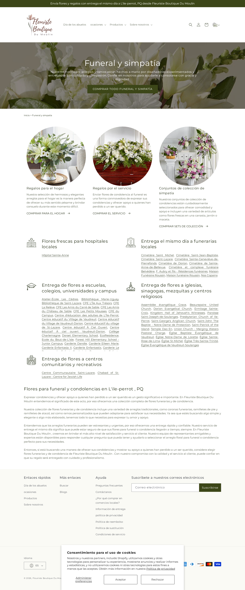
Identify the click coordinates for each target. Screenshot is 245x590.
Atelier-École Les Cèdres (60, 299)
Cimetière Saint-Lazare (157, 259)
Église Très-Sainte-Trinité (201, 341)
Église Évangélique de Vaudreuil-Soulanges (170, 345)
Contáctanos (104, 492)
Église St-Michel (172, 341)
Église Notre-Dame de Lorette (177, 337)
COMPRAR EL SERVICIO (109, 213)
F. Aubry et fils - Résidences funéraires (182, 271)
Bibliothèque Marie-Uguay (100, 299)
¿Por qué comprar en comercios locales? (109, 500)
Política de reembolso (109, 521)
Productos (30, 498)
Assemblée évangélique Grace (163, 304)
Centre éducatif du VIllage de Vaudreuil (69, 319)
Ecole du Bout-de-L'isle (58, 339)
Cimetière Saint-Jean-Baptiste (197, 255)
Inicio (27, 115)
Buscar (64, 485)
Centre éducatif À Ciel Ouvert (85, 327)
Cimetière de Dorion (173, 263)
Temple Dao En (161, 329)
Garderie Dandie (75, 343)
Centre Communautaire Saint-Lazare (68, 372)
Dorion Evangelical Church (173, 308)
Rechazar (157, 579)
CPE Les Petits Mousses (90, 311)
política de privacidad (109, 515)
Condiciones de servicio (110, 534)
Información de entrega (110, 509)
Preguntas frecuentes (109, 485)
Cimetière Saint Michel (157, 255)
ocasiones (30, 492)
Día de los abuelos (35, 485)
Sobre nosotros (33, 504)
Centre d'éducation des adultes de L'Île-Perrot (87, 315)
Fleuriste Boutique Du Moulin (49, 578)
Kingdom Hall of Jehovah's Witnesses (177, 312)
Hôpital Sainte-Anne (55, 255)
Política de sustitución (110, 528)
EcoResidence (109, 335)
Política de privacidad (160, 568)
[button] (98, 24)
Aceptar (120, 579)
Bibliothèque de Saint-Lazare (61, 303)
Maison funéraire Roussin (183, 275)
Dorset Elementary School (80, 335)
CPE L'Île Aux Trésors (97, 303)
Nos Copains (209, 275)
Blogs (63, 492)
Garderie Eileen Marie (104, 343)
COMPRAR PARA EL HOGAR (46, 213)
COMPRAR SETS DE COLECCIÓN (181, 226)
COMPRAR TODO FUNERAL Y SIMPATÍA (122, 89)
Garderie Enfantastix (87, 347)
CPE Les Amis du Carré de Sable (77, 307)
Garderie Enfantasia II (57, 347)
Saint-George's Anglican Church (173, 321)
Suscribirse (210, 487)
